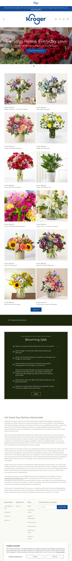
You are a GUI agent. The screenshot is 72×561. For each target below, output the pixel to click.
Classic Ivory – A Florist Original (47, 226)
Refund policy (31, 526)
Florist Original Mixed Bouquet (14, 226)
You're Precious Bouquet (12, 187)
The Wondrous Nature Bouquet (46, 304)
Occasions (7, 512)
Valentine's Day (9, 478)
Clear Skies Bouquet (43, 109)
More (36, 394)
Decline (54, 556)
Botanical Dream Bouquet (45, 265)
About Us (7, 520)
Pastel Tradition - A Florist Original (16, 109)
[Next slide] (41, 66)
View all (36, 309)
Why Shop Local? (30, 511)
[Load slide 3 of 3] (36, 66)
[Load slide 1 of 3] (31, 66)
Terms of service (30, 537)
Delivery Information (31, 517)
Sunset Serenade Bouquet (13, 148)
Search (18, 506)
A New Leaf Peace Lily (43, 187)
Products (7, 516)
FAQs (29, 506)
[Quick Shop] (55, 19)
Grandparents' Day (8, 507)
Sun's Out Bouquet (10, 265)
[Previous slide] (27, 66)
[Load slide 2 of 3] (33, 66)
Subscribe (62, 507)
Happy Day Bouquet (43, 148)
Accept (35, 556)
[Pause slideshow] (45, 66)
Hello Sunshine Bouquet (12, 304)
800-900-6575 (36, 9)
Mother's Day (19, 478)
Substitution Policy (31, 531)
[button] (4, 19)
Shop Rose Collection (36, 50)
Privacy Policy (60, 552)
